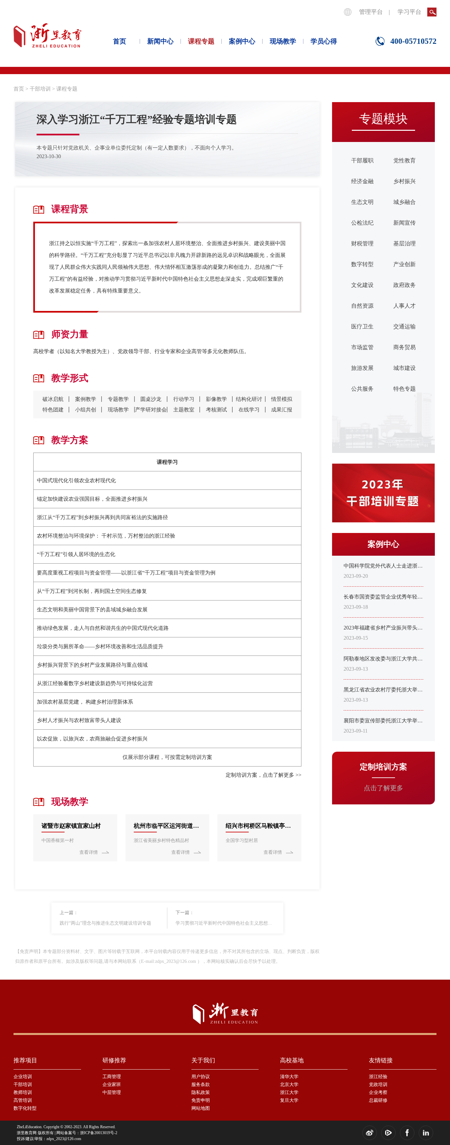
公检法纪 (362, 223)
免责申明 (200, 1100)
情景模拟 (281, 399)
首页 (119, 41)
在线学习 (249, 409)
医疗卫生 (362, 326)
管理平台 (371, 12)
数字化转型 (25, 1108)
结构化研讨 (249, 399)
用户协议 (200, 1076)
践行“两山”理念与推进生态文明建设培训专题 (105, 923)
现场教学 (283, 41)
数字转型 (362, 264)
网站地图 (200, 1108)
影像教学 (216, 399)
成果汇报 (281, 409)
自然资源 (362, 306)
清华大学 (289, 1076)
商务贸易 (404, 347)
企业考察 (378, 1092)
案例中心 (242, 41)
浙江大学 (289, 1092)
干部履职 (362, 160)
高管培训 (23, 1100)
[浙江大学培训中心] (48, 35)
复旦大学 (289, 1100)
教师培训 (23, 1092)
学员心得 (324, 41)
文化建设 (362, 285)
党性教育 (404, 160)
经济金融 (362, 181)
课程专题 (201, 41)
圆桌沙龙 (150, 399)
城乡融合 (404, 202)
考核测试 (216, 409)
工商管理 (111, 1076)
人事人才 (404, 306)
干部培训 (40, 89)
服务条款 (200, 1084)
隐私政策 (200, 1092)
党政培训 (378, 1084)
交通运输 (404, 326)
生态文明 (362, 202)
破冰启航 (53, 399)
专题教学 (118, 399)
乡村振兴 (404, 181)
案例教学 (85, 399)
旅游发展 (362, 368)
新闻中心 (160, 41)
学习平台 (409, 12)
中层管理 (111, 1092)
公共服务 (362, 389)
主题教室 (183, 409)
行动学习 (183, 399)
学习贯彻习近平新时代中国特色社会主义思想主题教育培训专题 (225, 923)
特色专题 (404, 389)
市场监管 (362, 347)
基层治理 (404, 243)
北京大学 (289, 1084)
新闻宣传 (404, 223)
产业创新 (404, 264)
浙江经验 (378, 1076)
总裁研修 (378, 1100)
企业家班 (111, 1084)
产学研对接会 (151, 409)
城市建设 (404, 368)
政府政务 (404, 285)
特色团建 (53, 409)
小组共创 (85, 409)
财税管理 (362, 243)
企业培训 (23, 1076)
